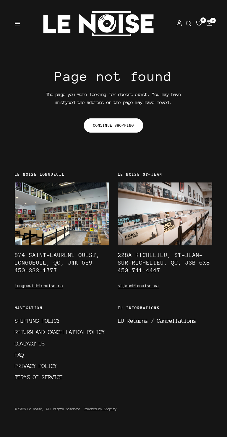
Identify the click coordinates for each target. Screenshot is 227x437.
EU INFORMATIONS (139, 308)
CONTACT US (30, 343)
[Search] (189, 23)
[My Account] (179, 23)
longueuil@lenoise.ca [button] (39, 285)
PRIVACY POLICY (36, 366)
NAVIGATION (29, 308)
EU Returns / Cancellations (157, 320)
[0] (208, 23)
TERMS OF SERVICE (39, 377)
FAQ (19, 354)
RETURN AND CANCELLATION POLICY (60, 332)
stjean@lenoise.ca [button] (138, 285)
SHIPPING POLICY (37, 320)
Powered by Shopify (100, 409)
